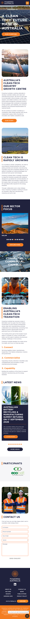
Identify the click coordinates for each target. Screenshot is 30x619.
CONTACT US (22, 589)
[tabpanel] (15, 225)
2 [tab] (8, 239)
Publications (22, 594)
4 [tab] (12, 239)
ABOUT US (8, 589)
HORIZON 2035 (8, 596)
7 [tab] (17, 239)
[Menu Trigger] (27, 3)
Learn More (12, 436)
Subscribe (22, 601)
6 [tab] (15, 239)
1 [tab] (7, 239)
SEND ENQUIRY (15, 558)
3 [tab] (10, 239)
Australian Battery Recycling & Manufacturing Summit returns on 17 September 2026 (13, 414)
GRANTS (8, 594)
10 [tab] (22, 239)
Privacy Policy (22, 596)
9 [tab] (21, 239)
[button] (9, 444)
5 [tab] (14, 239)
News (22, 591)
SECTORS (8, 591)
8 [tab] (19, 239)
